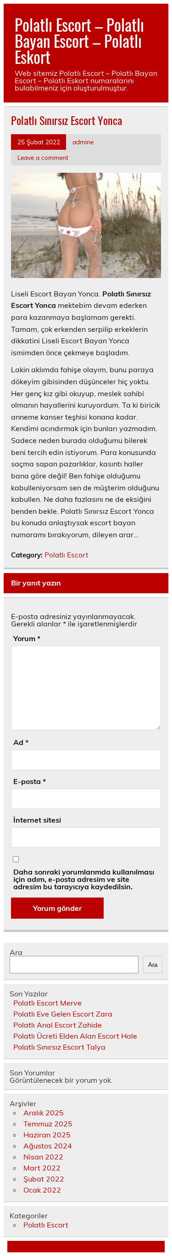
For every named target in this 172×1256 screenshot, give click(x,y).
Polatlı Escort (66, 555)
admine (83, 142)
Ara (16, 952)
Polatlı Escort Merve (47, 1002)
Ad (20, 742)
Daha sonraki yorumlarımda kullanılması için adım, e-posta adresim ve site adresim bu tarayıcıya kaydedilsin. (83, 879)
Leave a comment (42, 157)
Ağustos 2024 (47, 1145)
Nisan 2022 (43, 1156)
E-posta (29, 781)
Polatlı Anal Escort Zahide (57, 1024)
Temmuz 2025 (47, 1123)
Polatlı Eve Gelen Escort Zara (62, 1013)
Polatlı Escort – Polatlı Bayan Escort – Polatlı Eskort (79, 40)
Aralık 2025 (43, 1112)
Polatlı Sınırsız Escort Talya (59, 1046)
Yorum (26, 638)
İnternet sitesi (37, 820)
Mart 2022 (42, 1167)
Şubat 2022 (43, 1178)
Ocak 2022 (42, 1189)
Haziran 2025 (47, 1134)
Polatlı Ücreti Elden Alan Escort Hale (75, 1035)
